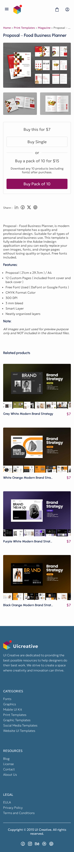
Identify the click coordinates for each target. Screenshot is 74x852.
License (8, 764)
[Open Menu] (6, 9)
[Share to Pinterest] (35, 207)
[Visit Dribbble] (44, 843)
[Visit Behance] (37, 843)
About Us (10, 774)
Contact (9, 769)
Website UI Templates (19, 731)
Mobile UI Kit (12, 709)
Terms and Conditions (19, 813)
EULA (7, 802)
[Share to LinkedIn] (16, 207)
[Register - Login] (67, 9)
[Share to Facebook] (22, 207)
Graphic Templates (16, 720)
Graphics (9, 704)
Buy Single (37, 141)
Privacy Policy (13, 808)
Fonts (7, 699)
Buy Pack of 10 (37, 183)
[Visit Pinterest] (51, 843)
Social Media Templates (20, 725)
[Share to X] (29, 207)
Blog (6, 759)
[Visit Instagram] (30, 843)
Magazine (44, 28)
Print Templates (24, 28)
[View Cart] (57, 9)
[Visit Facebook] (22, 843)
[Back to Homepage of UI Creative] (31, 9)
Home (7, 28)
